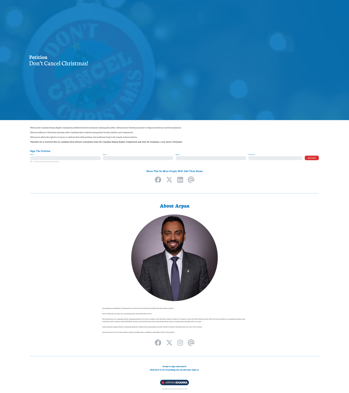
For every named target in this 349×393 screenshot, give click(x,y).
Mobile (177, 154)
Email (104, 154)
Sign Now (312, 158)
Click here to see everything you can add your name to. (174, 369)
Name (31, 154)
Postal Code (251, 154)
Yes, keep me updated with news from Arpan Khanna (46, 161)
